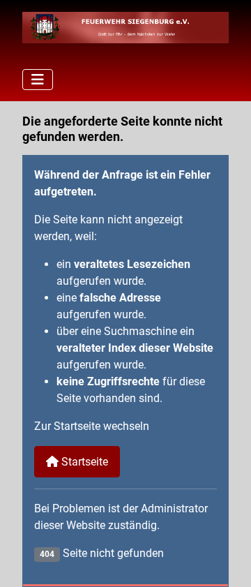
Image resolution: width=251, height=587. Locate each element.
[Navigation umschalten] (37, 79)
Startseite (83, 461)
